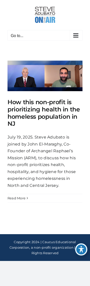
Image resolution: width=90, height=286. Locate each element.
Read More (17, 198)
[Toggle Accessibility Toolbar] (81, 249)
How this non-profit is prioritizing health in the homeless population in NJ (44, 112)
